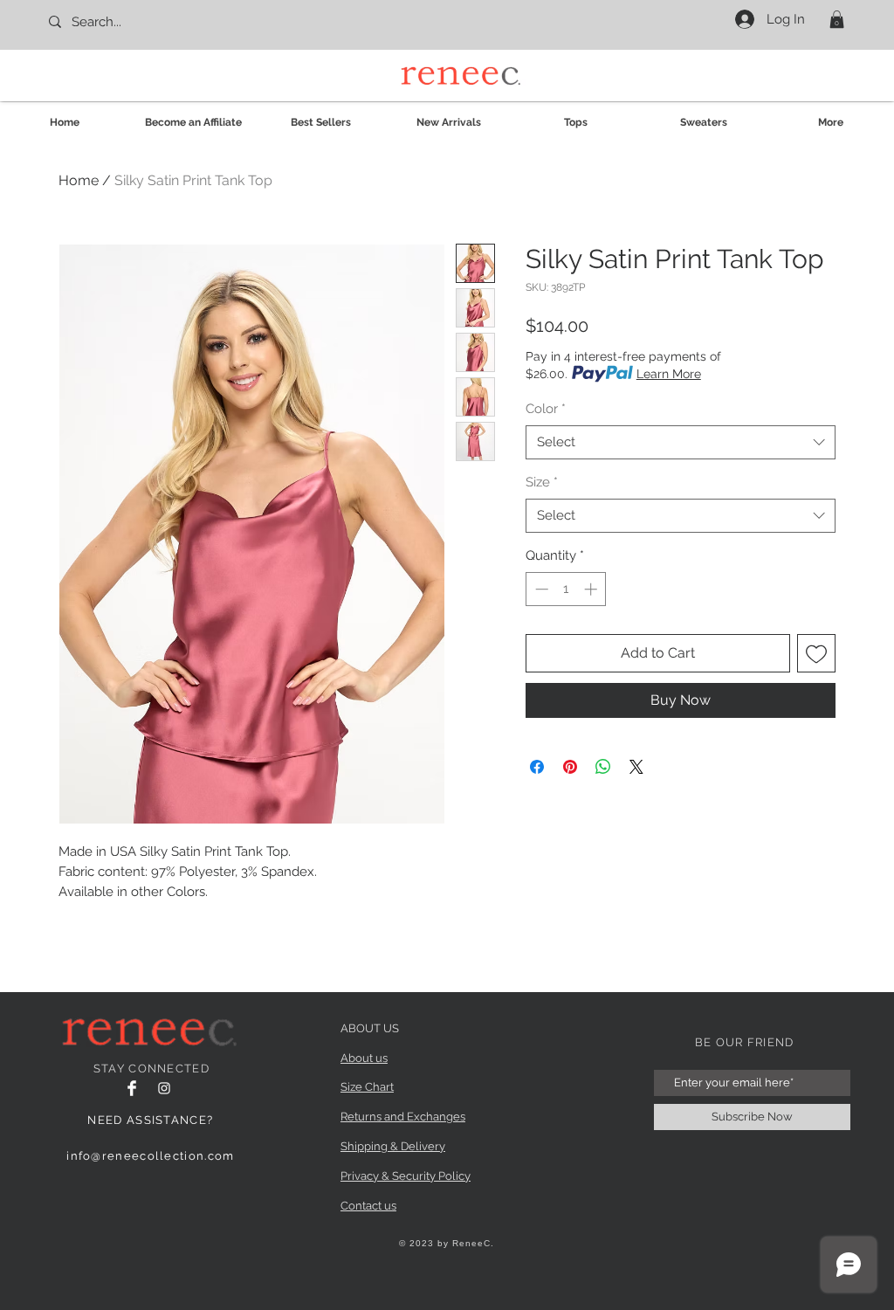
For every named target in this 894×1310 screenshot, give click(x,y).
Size (542, 482)
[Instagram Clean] (164, 1088)
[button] (836, 19)
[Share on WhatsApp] (603, 766)
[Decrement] (540, 589)
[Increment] (592, 589)
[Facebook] (132, 1088)
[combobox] (681, 442)
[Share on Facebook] (536, 766)
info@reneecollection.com (150, 1155)
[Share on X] (636, 766)
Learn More (668, 374)
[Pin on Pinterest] (570, 766)
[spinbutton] (566, 589)
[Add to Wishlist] (816, 653)
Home (78, 180)
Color (546, 409)
